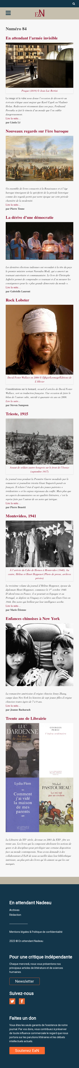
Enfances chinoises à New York (33, 618)
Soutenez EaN (27, 1050)
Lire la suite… (13, 118)
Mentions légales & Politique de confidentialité (35, 931)
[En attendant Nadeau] (39, 13)
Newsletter (24, 981)
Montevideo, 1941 (21, 516)
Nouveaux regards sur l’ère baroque (37, 131)
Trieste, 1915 (17, 414)
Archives (14, 910)
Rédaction (15, 914)
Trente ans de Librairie (26, 718)
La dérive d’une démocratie (29, 217)
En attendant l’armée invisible (32, 38)
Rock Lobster (17, 300)
